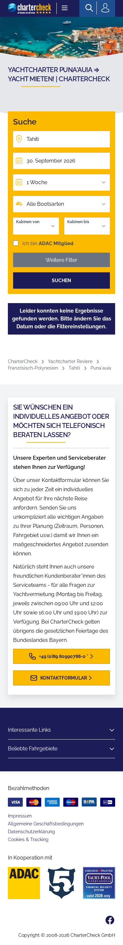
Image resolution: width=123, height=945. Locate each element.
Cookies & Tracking (28, 839)
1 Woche (37, 182)
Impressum (20, 816)
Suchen (61, 280)
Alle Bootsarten (45, 204)
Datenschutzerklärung (31, 831)
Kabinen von (27, 222)
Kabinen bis (78, 222)
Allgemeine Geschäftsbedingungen (46, 823)
